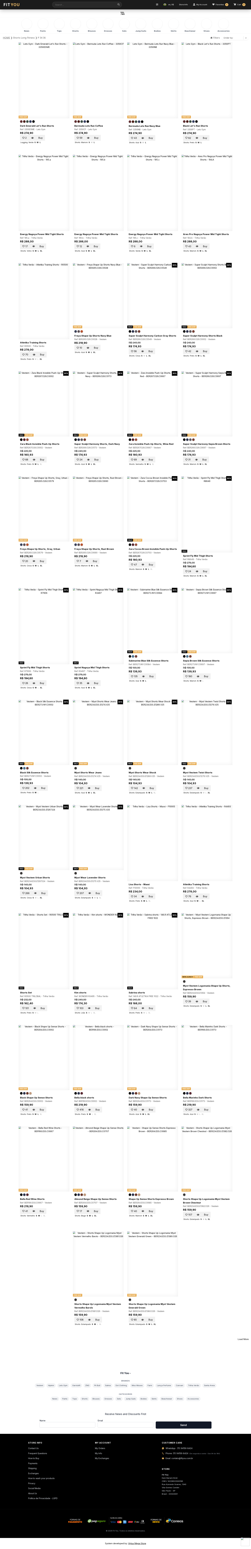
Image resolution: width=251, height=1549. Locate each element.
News (54, 1399)
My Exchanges (102, 1458)
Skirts (154, 1399)
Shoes (180, 1399)
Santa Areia (209, 1385)
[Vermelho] (24, 439)
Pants (64, 1399)
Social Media (34, 1488)
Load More (243, 1339)
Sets (119, 1399)
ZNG (87, 1385)
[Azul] (30, 121)
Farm (150, 1385)
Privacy (31, 1483)
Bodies (144, 1399)
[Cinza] (78, 331)
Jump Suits (131, 1399)
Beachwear (167, 1399)
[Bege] (30, 1093)
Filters (216, 37)
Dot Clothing (121, 1385)
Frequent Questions (37, 1453)
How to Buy (33, 1458)
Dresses (108, 1399)
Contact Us (33, 1448)
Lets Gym (41, 129)
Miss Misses (137, 1385)
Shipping (32, 1468)
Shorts (85, 1399)
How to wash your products (41, 1478)
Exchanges (33, 1473)
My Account (201, 4)
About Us (32, 1493)
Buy (40, 137)
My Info (98, 1453)
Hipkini (51, 1385)
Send (183, 1425)
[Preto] (33, 121)
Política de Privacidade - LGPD (43, 1498)
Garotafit (76, 1385)
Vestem (102, 339)
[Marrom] (24, 121)
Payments (32, 1463)
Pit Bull (97, 1385)
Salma (108, 1385)
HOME (6, 37)
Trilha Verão (37, 238)
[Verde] (27, 121)
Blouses (96, 1399)
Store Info (183, 4)
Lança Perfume (164, 1385)
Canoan (179, 1385)
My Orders (100, 1448)
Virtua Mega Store (137, 1543)
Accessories (193, 1399)
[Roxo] (21, 121)
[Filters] (157, 5)
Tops (74, 1399)
